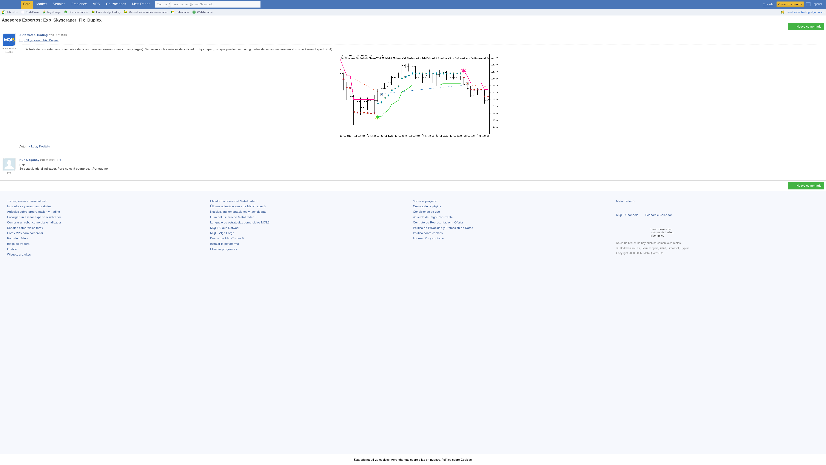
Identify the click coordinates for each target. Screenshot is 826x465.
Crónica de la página (427, 206)
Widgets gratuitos (19, 254)
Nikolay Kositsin (39, 146)
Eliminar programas (223, 249)
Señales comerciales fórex (25, 227)
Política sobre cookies (428, 233)
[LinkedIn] (646, 232)
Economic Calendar (658, 215)
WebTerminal (205, 12)
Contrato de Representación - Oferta (438, 222)
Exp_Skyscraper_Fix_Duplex (39, 40)
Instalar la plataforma (224, 243)
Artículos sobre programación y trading (33, 211)
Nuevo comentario (809, 26)
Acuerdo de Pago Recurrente (433, 217)
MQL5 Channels (627, 215)
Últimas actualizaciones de (238, 206)
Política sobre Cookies (456, 459)
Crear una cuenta (790, 4)
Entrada (768, 4)
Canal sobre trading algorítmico (805, 12)
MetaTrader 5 (625, 201)
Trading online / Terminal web (27, 201)
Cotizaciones (116, 4)
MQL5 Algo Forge (222, 233)
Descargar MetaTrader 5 (227, 238)
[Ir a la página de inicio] (3, 27)
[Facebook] (618, 232)
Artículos (12, 12)
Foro (26, 4)
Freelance (79, 4)
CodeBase (32, 12)
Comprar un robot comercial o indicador (34, 222)
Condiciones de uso (426, 211)
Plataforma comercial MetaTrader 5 (234, 201)
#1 (61, 159)
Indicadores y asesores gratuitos (29, 206)
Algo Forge (53, 12)
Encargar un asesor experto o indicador (34, 217)
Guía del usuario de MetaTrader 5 (233, 217)
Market (41, 4)
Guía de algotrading (108, 12)
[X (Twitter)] (632, 232)
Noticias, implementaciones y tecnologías (238, 211)
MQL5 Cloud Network (224, 227)
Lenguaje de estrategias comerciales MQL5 (240, 222)
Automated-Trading (33, 35)
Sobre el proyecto (425, 201)
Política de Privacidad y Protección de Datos (443, 227)
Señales (59, 4)
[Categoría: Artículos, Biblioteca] (8, 27)
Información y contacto (428, 238)
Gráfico (12, 249)
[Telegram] (625, 232)
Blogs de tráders (18, 243)
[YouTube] (639, 232)
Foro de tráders (17, 238)
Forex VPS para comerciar (25, 233)
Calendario (182, 12)
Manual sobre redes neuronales (148, 12)
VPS (96, 4)
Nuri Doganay (29, 159)
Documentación (78, 12)
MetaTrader (140, 4)
